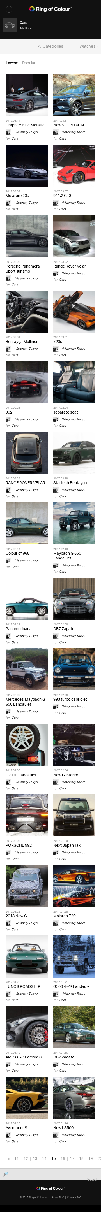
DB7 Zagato (63, 629)
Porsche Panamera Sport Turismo (23, 269)
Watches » (88, 46)
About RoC (58, 1197)
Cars (15, 138)
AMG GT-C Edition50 (24, 1057)
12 (26, 1159)
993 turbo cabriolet (70, 699)
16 (63, 1159)
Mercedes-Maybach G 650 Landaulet (25, 702)
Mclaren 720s (65, 916)
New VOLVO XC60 (69, 125)
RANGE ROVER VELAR (25, 483)
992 (9, 412)
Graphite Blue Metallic (25, 125)
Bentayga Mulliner (22, 342)
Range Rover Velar (69, 266)
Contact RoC (74, 1197)
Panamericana (19, 629)
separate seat (65, 412)
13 (35, 1159)
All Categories (50, 46)
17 (72, 1159)
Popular (28, 63)
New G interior (65, 775)
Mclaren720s (17, 196)
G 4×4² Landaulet (21, 775)
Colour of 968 (17, 553)
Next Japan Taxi (67, 845)
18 (81, 1159)
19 (90, 1159)
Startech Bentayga (70, 483)
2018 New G (16, 916)
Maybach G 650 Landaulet (67, 556)
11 (16, 1159)
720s (57, 342)
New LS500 (63, 1128)
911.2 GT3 (62, 196)
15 (53, 1159)
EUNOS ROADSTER (23, 987)
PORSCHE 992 (19, 845)
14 (44, 1159)
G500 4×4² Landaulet (72, 987)
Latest (11, 63)
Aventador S (16, 1128)
